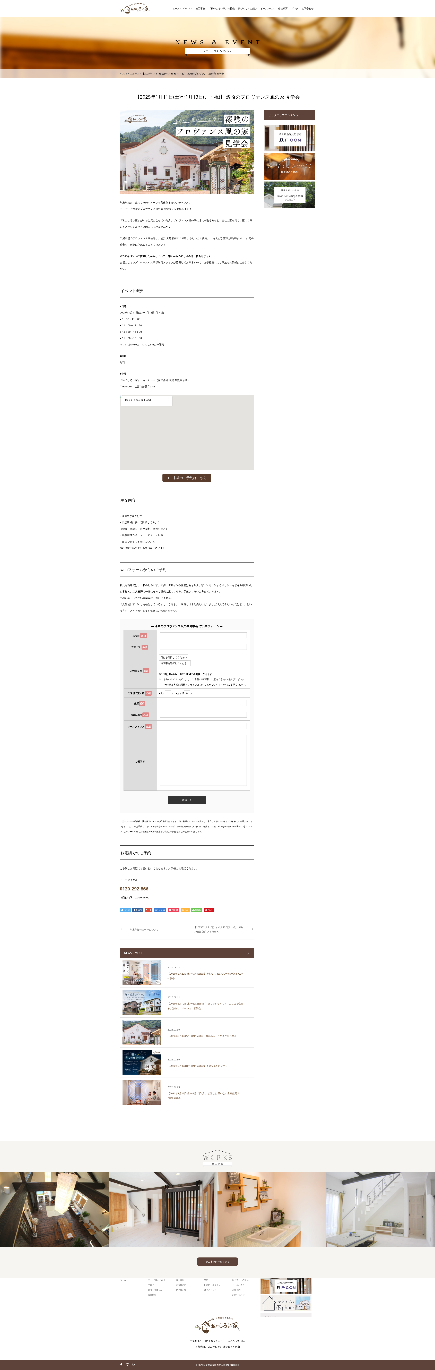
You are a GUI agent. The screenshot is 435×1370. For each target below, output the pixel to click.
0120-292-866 (134, 889)
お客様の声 (181, 1284)
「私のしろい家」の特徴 (221, 8)
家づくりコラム (155, 1289)
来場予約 (236, 1289)
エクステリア (210, 1289)
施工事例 (200, 8)
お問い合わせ (238, 1294)
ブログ (294, 8)
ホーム (123, 1280)
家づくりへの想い (247, 8)
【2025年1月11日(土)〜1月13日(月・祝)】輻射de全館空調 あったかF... (218, 929)
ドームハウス (267, 8)
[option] (54, 1209)
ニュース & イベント (181, 8)
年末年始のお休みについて (144, 929)
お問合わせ (308, 8)
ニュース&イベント (157, 1280)
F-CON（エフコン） (213, 1284)
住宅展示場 (181, 1289)
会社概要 (283, 8)
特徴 (206, 1280)
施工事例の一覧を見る (217, 1261)
